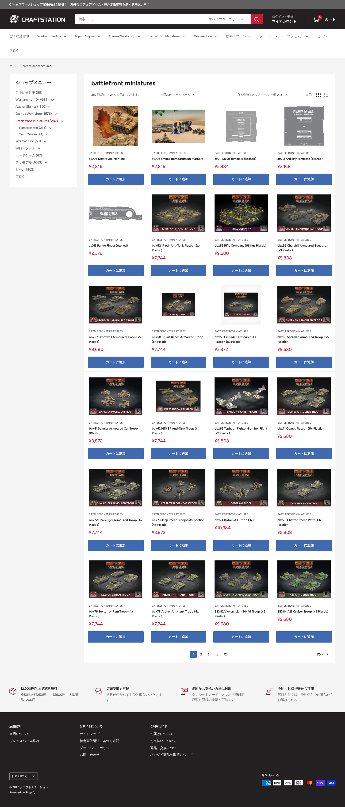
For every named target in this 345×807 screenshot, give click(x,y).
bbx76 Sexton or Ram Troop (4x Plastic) (111, 614)
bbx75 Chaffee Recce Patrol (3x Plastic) (299, 522)
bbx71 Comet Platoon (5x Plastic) (300, 428)
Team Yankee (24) (31, 134)
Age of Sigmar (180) (30, 107)
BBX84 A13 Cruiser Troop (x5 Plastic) (302, 611)
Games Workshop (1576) (34, 114)
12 (225, 654)
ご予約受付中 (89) (28, 93)
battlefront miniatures (37, 66)
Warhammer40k (49, 36)
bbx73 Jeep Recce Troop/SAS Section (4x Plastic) (178, 522)
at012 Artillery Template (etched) (300, 158)
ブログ (14, 51)
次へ (320, 654)
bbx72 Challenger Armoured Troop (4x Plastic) (115, 522)
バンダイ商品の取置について (171, 755)
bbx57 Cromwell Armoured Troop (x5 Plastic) (115, 339)
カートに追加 (116, 179)
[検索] (257, 19)
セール (322, 36)
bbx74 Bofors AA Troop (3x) (234, 520)
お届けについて (161, 734)
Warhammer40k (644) (32, 100)
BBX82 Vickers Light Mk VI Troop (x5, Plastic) (240, 614)
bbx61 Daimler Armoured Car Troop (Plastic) (113, 431)
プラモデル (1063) (29, 162)
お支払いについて (163, 741)
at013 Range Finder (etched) (108, 245)
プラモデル (295, 36)
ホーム (13, 66)
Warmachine (203, 36)
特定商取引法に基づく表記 (99, 741)
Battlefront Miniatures (165, 36)
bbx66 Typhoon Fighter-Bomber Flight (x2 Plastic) (241, 431)
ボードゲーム (269, 36)
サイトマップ (90, 734)
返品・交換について (165, 748)
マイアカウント (284, 21)
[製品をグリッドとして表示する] (318, 95)
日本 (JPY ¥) (19, 776)
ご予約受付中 (19, 36)
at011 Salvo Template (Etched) (235, 158)
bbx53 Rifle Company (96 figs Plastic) (240, 245)
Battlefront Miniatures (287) (37, 121)
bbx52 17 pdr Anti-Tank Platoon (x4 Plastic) (176, 248)
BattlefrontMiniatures (106, 153)
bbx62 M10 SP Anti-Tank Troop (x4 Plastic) (175, 431)
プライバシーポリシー (96, 748)
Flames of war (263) (33, 127)
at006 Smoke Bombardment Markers (177, 158)
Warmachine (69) (28, 141)
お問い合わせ (90, 755)
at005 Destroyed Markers (107, 158)
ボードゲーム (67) (28, 155)
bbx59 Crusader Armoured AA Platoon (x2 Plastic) (236, 339)
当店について (19, 734)
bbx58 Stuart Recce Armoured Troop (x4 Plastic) (177, 339)
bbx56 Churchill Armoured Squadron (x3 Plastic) (302, 248)
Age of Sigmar (85, 36)
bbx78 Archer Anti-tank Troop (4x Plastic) (175, 614)
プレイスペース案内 (24, 741)
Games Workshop (122, 36)
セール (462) (24, 169)
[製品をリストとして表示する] (326, 95)
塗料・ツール (236, 36)
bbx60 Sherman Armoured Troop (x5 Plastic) (303, 339)
